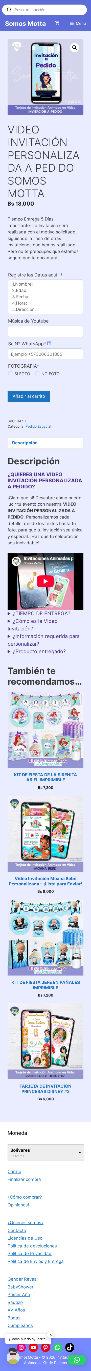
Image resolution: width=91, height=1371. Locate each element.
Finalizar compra (24, 1179)
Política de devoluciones (32, 1245)
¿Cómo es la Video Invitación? (33, 625)
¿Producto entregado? (39, 651)
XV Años (16, 1310)
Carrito (14, 1171)
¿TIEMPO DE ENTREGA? (41, 613)
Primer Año (19, 1294)
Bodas (14, 1317)
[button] (74, 47)
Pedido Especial (38, 426)
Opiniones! (18, 1204)
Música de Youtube (28, 321)
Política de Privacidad (30, 1253)
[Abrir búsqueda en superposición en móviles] (44, 10)
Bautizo (15, 1302)
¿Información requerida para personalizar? (44, 640)
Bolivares (20, 1150)
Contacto (17, 1230)
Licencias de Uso (25, 1238)
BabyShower (20, 1286)
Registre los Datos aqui (35, 274)
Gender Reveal (23, 1279)
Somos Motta (25, 23)
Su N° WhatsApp (29, 343)
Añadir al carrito (29, 396)
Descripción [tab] (25, 442)
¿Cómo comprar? (25, 1197)
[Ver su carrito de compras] (57, 23)
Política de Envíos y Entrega (36, 1261)
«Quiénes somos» (25, 1222)
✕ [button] (50, 1335)
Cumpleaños (20, 1325)
